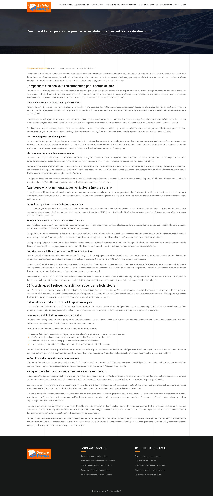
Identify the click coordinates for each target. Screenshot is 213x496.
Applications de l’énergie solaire (89, 4)
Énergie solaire (65, 4)
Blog (184, 4)
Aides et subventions (148, 4)
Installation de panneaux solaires (121, 4)
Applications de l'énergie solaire (38, 68)
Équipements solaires (169, 4)
